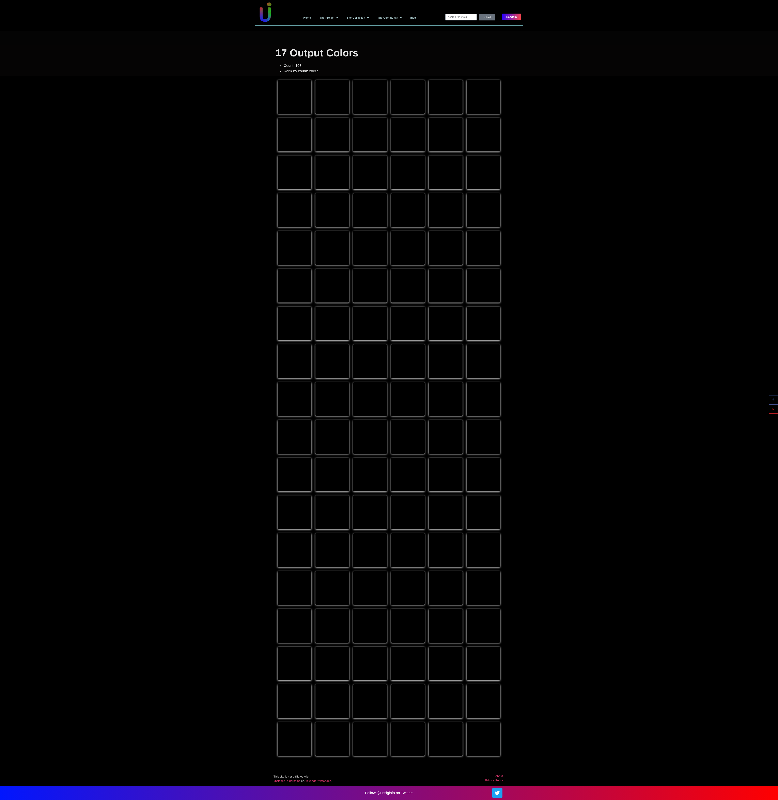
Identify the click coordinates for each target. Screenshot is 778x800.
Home (307, 17)
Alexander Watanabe (318, 780)
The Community (387, 17)
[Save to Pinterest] (773, 409)
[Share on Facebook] (773, 400)
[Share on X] (773, 390)
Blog (413, 17)
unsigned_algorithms (287, 780)
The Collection (356, 17)
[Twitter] (497, 793)
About (499, 776)
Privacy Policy (494, 780)
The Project (327, 17)
